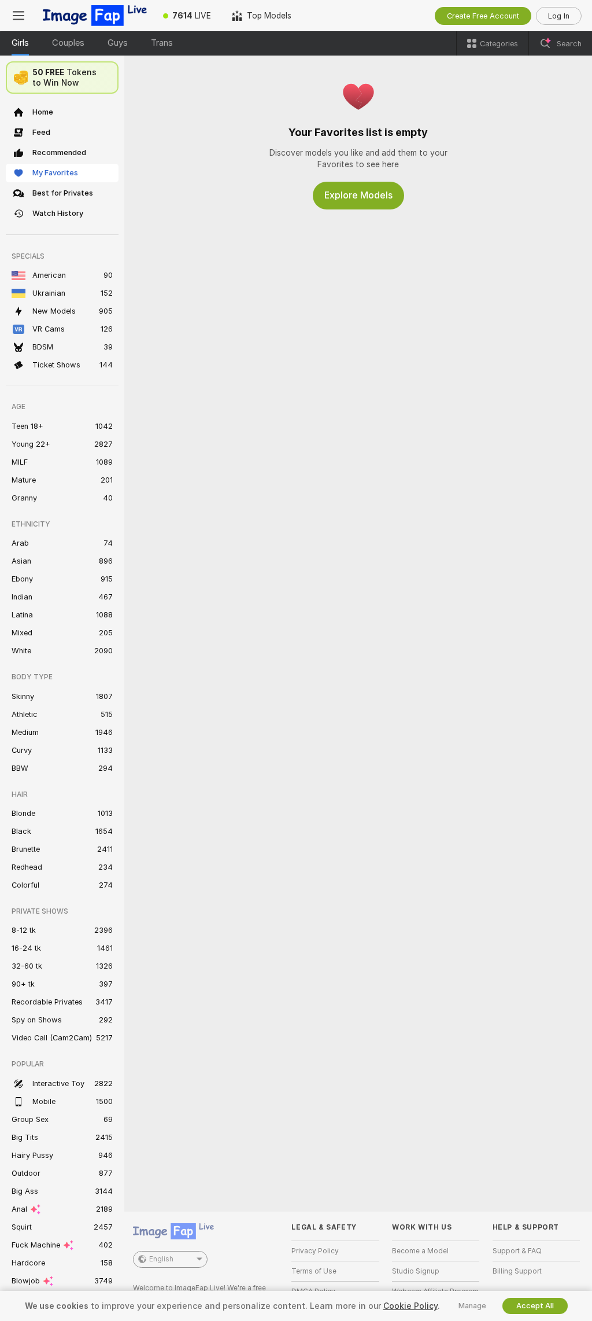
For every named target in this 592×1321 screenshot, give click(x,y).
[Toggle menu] (18, 15)
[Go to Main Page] (95, 15)
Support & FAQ (517, 1251)
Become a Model (420, 1251)
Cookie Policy (410, 1306)
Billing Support (517, 1271)
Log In (558, 16)
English (161, 1259)
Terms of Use (313, 1271)
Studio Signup (415, 1271)
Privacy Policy (315, 1251)
